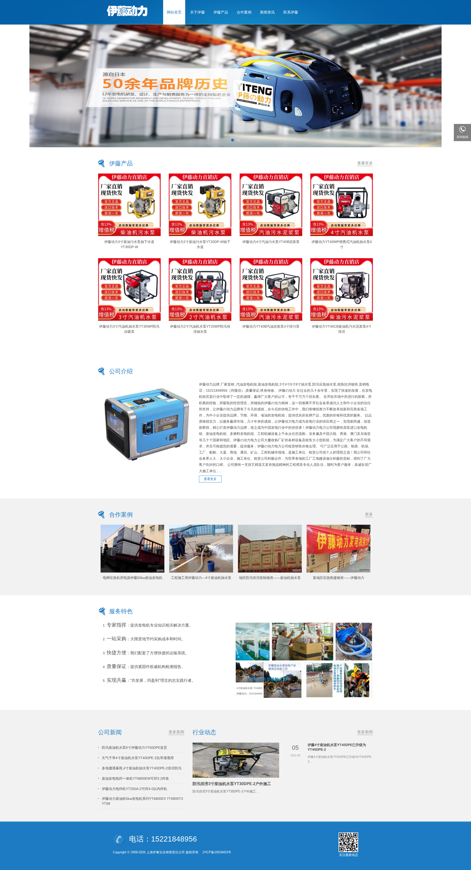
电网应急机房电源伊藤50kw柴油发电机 (132, 578)
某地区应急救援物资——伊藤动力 (338, 578)
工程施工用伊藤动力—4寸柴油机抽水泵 (201, 578)
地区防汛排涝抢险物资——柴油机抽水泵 (270, 578)
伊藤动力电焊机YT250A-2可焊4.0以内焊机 (134, 789)
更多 (369, 514)
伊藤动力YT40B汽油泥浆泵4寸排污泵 (271, 326)
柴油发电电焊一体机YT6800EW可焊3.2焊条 (135, 778)
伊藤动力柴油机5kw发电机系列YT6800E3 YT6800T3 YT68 (142, 801)
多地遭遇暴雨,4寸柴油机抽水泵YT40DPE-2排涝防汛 (142, 768)
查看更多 (365, 163)
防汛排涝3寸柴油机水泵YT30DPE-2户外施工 (232, 784)
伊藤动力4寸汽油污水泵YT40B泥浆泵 (271, 242)
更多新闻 (176, 732)
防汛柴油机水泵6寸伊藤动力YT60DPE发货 (134, 748)
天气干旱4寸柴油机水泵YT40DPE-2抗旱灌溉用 (138, 758)
